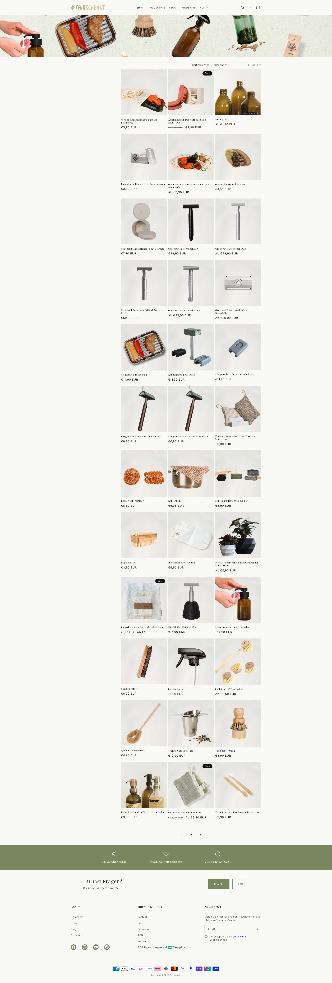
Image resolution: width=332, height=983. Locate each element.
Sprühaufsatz (175, 689)
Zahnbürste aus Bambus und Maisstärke (237, 812)
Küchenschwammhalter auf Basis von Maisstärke (235, 437)
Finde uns (77, 935)
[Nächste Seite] (200, 835)
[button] (243, 7)
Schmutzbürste (129, 688)
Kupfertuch (174, 500)
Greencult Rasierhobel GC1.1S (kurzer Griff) (142, 311)
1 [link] (181, 834)
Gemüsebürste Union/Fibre (230, 184)
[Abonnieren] (257, 929)
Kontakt (219, 884)
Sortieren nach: (201, 64)
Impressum (144, 929)
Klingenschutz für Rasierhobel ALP (234, 374)
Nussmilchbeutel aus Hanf (182, 562)
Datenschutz (238, 936)
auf (161, 947)
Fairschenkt (176, 975)
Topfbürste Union (225, 750)
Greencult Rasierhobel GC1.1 (230, 248)
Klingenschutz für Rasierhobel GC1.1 (188, 436)
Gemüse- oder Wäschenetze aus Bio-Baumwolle (188, 186)
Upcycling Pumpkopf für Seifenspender (142, 812)
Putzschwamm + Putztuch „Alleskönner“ (143, 627)
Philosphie (77, 916)
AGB (140, 935)
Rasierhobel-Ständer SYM (182, 626)
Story (74, 923)
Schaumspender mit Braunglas (232, 627)
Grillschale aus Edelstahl (134, 374)
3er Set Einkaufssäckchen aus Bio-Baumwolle (140, 121)
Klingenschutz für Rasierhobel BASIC (141, 436)
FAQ (240, 884)
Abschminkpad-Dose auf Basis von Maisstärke (187, 121)
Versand (143, 941)
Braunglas (221, 119)
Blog (73, 929)
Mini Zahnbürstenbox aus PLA (231, 500)
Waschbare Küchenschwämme (184, 812)
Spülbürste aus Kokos (133, 750)
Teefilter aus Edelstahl (180, 750)
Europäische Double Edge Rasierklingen (143, 184)
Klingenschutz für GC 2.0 (182, 374)
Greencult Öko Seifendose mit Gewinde (142, 248)
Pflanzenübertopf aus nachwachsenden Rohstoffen (237, 564)
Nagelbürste (128, 562)
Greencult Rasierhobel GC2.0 (184, 310)
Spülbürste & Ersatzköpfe (229, 689)
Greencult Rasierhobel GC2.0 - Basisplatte (232, 311)
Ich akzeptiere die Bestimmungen (228, 938)
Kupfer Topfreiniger (132, 500)
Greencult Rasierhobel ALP (183, 248)
